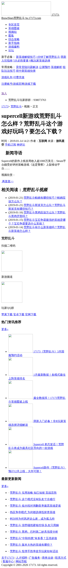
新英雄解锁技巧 (26, 56)
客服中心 (8, 561)
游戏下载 (30, 83)
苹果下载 (7, 314)
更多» (4, 329)
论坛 (11, 50)
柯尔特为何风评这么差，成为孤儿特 (32, 518)
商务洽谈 (47, 557)
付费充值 (18, 77)
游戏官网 (18, 83)
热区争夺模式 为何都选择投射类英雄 (32, 512)
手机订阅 (10, 144)
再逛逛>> (8, 181)
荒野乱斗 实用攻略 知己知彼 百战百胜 (33, 492)
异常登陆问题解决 (27, 67)
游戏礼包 (7, 77)
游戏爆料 (14, 46)
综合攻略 (14, 39)
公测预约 (44, 67)
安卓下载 (18, 314)
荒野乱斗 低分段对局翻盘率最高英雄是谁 (35, 505)
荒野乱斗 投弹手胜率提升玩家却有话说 (34, 551)
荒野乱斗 (16, 106)
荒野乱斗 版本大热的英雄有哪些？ (31, 544)
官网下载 (30, 314)
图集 (11, 35)
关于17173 (7, 557)
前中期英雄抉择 (26, 70)
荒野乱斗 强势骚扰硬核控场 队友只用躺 (34, 525)
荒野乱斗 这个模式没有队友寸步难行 (32, 499)
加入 (4, 93)
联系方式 (60, 557)
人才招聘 (21, 557)
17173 (4, 106)
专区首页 (14, 24)
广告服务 (34, 557)
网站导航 (21, 561)
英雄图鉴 (14, 28)
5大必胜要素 (21, 60)
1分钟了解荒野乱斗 (48, 56)
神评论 (21, 144)
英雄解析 (56, 67)
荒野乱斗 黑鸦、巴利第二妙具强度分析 (34, 531)
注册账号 (7, 83)
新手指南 (14, 42)
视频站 (12, 31)
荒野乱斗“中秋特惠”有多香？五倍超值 (33, 538)
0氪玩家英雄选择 (39, 60)
